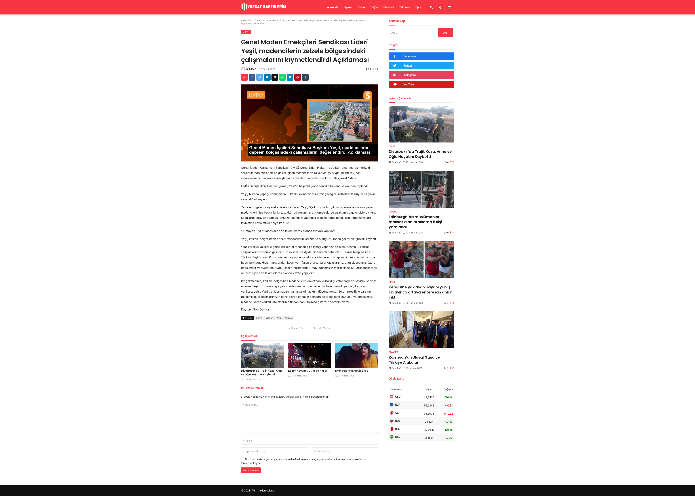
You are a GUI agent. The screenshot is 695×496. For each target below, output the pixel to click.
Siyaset (348, 7)
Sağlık (374, 7)
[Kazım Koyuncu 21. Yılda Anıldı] (309, 355)
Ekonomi (389, 7)
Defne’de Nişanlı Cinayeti (351, 370)
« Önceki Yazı (296, 328)
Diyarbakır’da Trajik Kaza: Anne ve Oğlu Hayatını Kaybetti (262, 372)
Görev (259, 318)
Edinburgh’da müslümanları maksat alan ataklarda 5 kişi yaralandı (415, 221)
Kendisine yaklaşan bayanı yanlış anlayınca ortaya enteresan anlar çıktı (420, 292)
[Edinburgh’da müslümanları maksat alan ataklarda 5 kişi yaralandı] (421, 189)
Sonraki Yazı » (321, 328)
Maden (269, 318)
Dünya (361, 7)
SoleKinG (251, 69)
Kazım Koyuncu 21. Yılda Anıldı (307, 370)
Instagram (409, 75)
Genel (258, 20)
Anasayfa (332, 7)
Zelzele (289, 318)
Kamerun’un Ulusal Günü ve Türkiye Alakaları (414, 360)
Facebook (409, 56)
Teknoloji (404, 7)
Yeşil (278, 318)
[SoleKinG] (243, 69)
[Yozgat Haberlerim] (263, 6)
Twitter (407, 65)
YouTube (408, 84)
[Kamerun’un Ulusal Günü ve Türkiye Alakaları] (421, 329)
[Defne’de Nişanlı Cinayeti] (356, 355)
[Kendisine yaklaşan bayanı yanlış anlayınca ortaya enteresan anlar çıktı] (421, 259)
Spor (418, 7)
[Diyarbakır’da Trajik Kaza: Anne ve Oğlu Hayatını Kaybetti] (262, 355)
